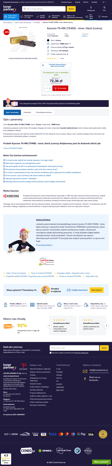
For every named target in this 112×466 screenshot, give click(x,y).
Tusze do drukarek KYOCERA (41, 273)
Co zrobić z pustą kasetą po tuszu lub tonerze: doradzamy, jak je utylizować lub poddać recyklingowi (43, 172)
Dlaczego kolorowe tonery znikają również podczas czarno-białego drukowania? (35, 182)
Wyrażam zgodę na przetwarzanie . (70, 353)
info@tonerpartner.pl (80, 290)
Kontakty (94, 2)
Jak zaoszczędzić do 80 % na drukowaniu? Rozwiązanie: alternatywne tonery (34, 166)
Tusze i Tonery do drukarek (23, 22)
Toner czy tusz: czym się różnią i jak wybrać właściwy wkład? (28, 175)
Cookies (32, 375)
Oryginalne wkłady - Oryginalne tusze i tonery (73, 273)
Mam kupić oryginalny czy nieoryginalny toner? (22, 163)
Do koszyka (62, 88)
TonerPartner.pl (63, 365)
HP (57, 381)
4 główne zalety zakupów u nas (41, 396)
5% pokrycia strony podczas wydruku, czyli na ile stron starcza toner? (31, 169)
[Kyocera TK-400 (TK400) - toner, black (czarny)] (23, 54)
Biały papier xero (92, 276)
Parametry (27, 112)
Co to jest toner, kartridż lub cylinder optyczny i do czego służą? (29, 160)
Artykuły (77, 2)
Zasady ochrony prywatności (40, 372)
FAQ (43, 134)
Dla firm (85, 2)
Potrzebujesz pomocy (44, 112)
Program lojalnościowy (38, 393)
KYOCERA (37, 22)
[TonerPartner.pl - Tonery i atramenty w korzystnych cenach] (9, 9)
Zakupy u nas (35, 365)
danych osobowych (82, 353)
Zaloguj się (91, 10)
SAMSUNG (60, 387)
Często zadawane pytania (39, 402)
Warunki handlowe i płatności (40, 369)
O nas (58, 369)
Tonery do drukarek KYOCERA (70, 276)
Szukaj (71, 9)
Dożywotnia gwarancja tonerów (41, 399)
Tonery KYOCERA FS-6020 (12, 148)
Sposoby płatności (36, 390)
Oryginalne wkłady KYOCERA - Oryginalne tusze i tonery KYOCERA (30, 276)
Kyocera (84, 36)
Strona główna (7, 22)
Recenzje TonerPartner (38, 405)
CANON (59, 384)
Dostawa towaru (66, 2)
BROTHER (60, 390)
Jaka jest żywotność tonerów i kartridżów (21, 179)
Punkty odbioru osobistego (39, 387)
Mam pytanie (97, 290)
